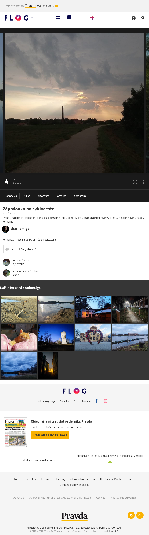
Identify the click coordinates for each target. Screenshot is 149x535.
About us (18, 498)
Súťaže (132, 479)
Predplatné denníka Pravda (50, 435)
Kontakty (30, 479)
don (14, 260)
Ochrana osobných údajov (74, 485)
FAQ (75, 401)
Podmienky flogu (46, 401)
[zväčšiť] (135, 182)
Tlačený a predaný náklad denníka (75, 479)
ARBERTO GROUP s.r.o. (109, 528)
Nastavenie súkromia (123, 498)
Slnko (27, 196)
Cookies (100, 498)
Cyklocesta (43, 196)
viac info (115, 531)
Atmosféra (79, 196)
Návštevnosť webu (111, 479)
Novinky (64, 401)
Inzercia (45, 479)
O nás (16, 479)
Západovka (11, 196)
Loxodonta (18, 271)
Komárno (61, 196)
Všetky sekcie (45, 6)
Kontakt (86, 401)
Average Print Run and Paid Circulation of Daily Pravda (60, 498)
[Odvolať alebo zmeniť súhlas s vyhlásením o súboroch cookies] (131, 515)
